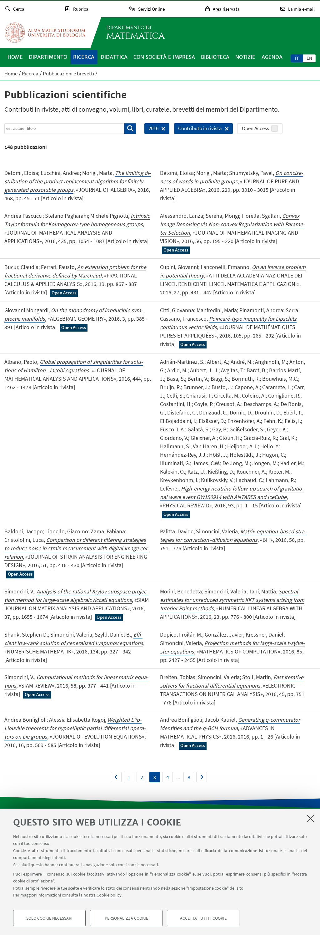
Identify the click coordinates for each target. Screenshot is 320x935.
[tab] (297, 57)
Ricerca (83, 57)
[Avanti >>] (201, 777)
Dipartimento (48, 57)
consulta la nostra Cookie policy (92, 895)
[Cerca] (130, 128)
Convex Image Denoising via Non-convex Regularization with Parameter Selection (232, 224)
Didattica (114, 57)
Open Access (255, 128)
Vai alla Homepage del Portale (45, 32)
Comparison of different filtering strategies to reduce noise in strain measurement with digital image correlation (76, 548)
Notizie (245, 57)
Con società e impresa (164, 57)
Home (15, 57)
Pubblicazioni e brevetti (68, 73)
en (309, 58)
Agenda (272, 57)
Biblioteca (215, 57)
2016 (151, 129)
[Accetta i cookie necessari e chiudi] (310, 818)
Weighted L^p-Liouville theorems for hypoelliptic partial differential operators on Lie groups (75, 728)
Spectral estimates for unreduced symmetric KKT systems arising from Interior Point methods (232, 600)
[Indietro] (116, 777)
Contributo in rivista (198, 129)
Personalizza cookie (126, 918)
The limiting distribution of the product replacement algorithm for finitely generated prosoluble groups (77, 181)
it (297, 58)
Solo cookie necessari (49, 918)
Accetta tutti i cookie (203, 918)
